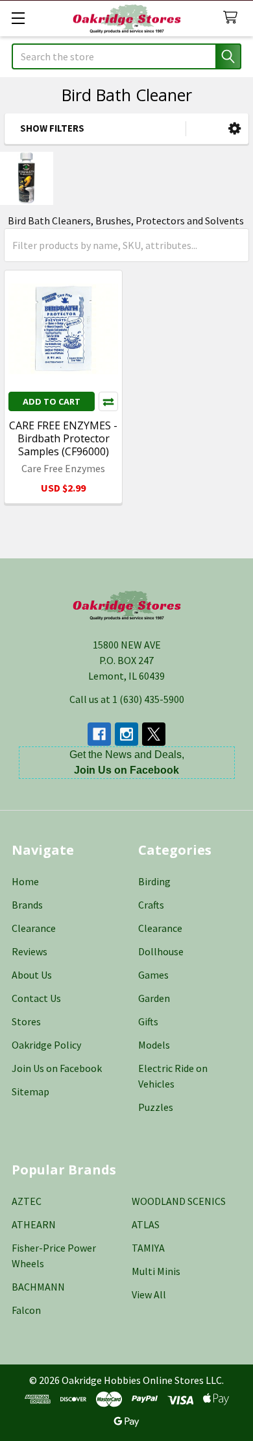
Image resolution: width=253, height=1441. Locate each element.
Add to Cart (51, 401)
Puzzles (155, 1107)
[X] (153, 734)
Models (154, 1044)
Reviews (29, 951)
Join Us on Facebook (57, 1068)
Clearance (34, 928)
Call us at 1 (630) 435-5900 (126, 699)
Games (153, 974)
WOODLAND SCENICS (179, 1201)
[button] (234, 128)
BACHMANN (38, 1286)
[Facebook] (99, 734)
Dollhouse (161, 951)
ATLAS (146, 1224)
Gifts (148, 1021)
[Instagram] (126, 734)
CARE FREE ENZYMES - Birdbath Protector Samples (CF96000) (63, 438)
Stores (26, 1021)
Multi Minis (156, 1271)
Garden (154, 998)
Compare (108, 401)
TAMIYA (148, 1247)
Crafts (151, 904)
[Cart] (233, 17)
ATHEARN (34, 1224)
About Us (32, 974)
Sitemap (30, 1091)
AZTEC (27, 1201)
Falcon (26, 1310)
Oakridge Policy (46, 1044)
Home (25, 881)
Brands (27, 904)
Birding (154, 881)
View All (149, 1294)
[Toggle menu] (18, 18)
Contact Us (36, 998)
